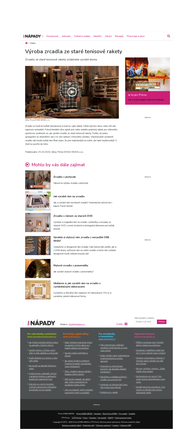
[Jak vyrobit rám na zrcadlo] (38, 201)
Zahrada (66, 36)
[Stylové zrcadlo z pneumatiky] (38, 268)
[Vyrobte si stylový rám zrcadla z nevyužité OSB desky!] (38, 245)
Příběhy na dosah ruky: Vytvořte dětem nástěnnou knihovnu (150, 344)
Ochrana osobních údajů (71, 425)
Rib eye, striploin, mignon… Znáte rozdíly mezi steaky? (150, 370)
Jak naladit (102, 418)
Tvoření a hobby (82, 36)
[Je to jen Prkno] (147, 75)
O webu (119, 324)
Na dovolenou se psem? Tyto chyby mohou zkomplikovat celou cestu (150, 379)
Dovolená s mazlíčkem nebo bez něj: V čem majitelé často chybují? (151, 351)
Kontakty (97, 413)
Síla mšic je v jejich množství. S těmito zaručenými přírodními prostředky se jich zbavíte (42, 387)
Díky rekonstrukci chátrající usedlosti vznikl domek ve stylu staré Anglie (113, 348)
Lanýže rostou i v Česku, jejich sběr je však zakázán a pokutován (43, 351)
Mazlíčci (98, 36)
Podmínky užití (88, 425)
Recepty (119, 36)
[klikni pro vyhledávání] (168, 36)
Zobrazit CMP (126, 425)
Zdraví (108, 36)
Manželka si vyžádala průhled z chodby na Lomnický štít (113, 378)
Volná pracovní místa (123, 418)
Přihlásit (161, 322)
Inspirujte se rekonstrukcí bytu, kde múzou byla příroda (114, 386)
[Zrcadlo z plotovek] (38, 179)
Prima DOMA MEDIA (84, 413)
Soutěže (132, 413)
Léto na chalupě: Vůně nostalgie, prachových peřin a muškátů (79, 391)
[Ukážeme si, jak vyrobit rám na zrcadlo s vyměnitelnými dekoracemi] (38, 289)
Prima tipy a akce (136, 36)
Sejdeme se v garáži (109, 392)
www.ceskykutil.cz (72, 336)
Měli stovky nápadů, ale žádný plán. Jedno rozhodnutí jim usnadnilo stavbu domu (78, 382)
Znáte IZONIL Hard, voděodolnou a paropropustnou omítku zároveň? (114, 358)
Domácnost (52, 36)
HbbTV (110, 418)
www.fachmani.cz (107, 339)
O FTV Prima (76, 418)
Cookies (115, 425)
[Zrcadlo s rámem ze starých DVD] (38, 222)
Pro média (123, 413)
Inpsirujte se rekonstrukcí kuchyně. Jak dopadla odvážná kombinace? (113, 369)
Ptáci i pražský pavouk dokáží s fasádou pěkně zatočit (78, 373)
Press (85, 418)
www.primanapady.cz (144, 336)
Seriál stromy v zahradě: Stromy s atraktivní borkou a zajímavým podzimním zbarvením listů (43, 376)
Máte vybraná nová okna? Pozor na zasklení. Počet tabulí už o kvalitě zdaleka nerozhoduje (78, 345)
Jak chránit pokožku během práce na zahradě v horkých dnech (43, 344)
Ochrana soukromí (103, 425)
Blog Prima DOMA (110, 413)
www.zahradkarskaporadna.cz (41, 336)
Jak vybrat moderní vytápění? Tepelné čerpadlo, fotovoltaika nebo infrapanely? (78, 363)
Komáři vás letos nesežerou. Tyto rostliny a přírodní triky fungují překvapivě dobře (150, 390)
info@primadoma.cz (77, 324)
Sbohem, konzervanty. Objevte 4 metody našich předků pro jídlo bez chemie (150, 361)
